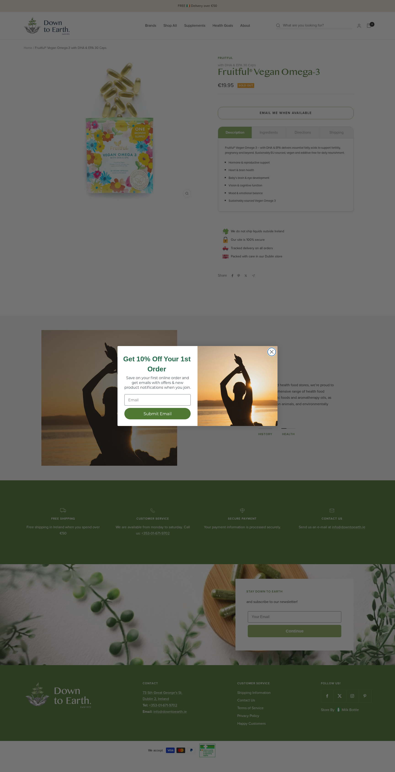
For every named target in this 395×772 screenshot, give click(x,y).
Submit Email (158, 413)
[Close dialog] (272, 352)
